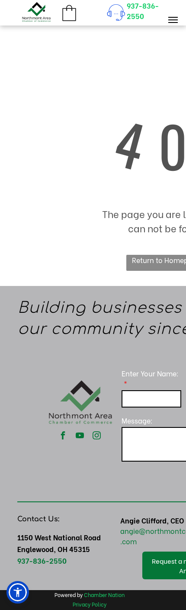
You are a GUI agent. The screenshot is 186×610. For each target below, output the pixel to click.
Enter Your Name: (150, 373)
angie (129, 531)
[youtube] (80, 436)
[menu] (173, 20)
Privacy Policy (89, 604)
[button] (18, 592)
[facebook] (63, 436)
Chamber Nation (104, 594)
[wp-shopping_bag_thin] (69, 21)
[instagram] (97, 436)
